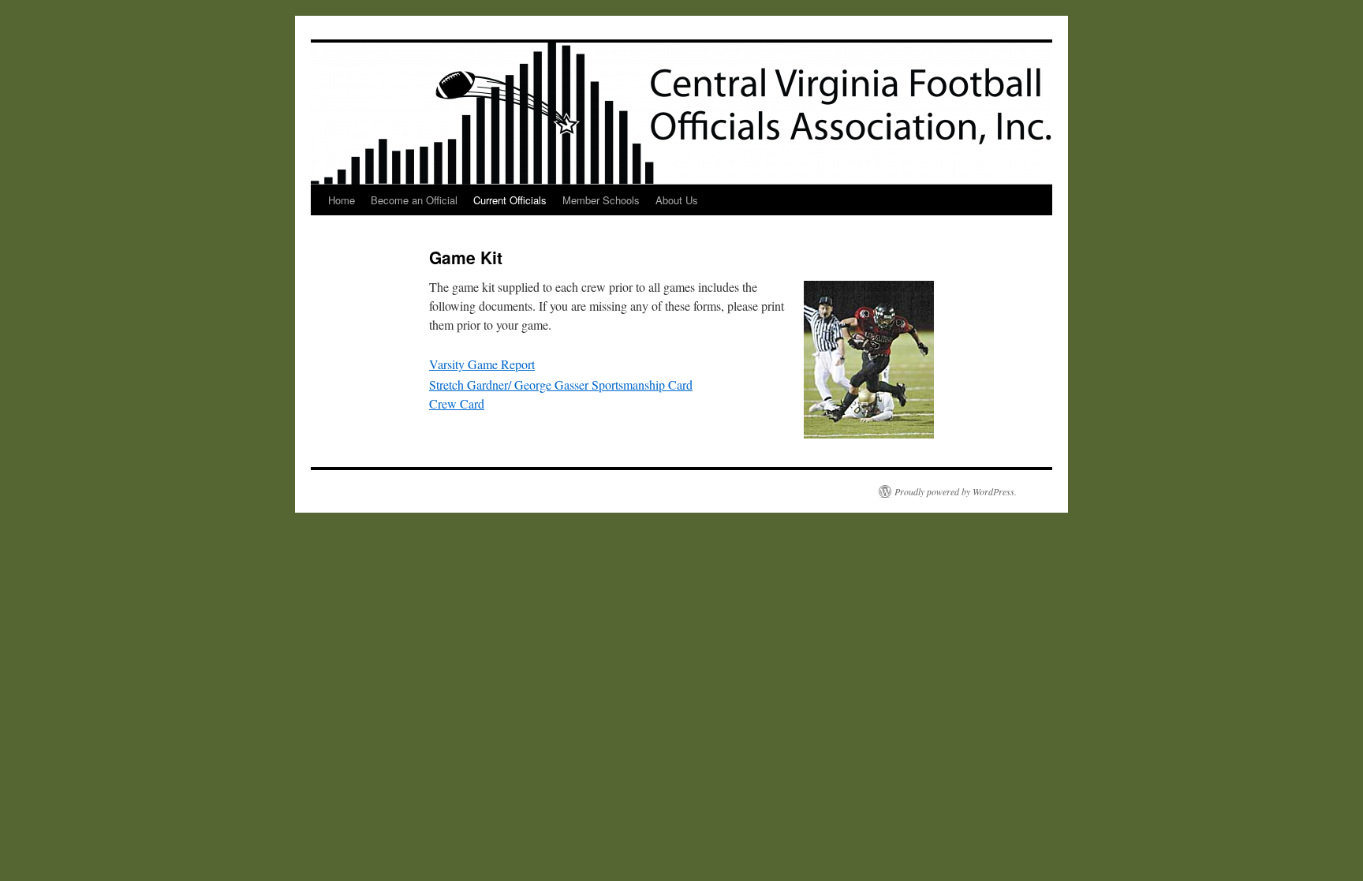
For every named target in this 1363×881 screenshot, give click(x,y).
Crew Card (456, 403)
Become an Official (414, 199)
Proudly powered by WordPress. (955, 491)
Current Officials (510, 199)
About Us (676, 199)
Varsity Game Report (482, 364)
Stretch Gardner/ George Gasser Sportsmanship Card (561, 384)
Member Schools (601, 199)
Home (341, 199)
